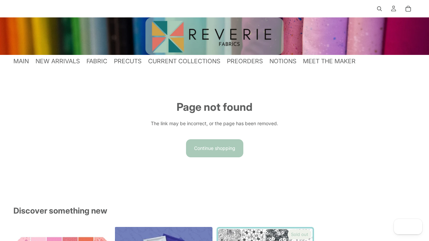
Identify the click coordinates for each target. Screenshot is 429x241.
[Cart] (408, 8)
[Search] (379, 8)
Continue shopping (214, 148)
